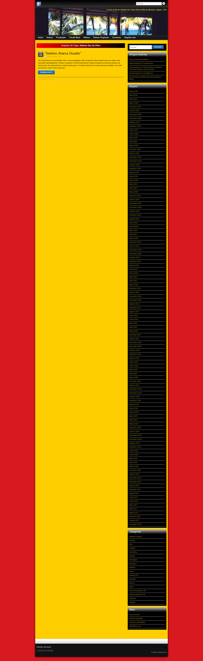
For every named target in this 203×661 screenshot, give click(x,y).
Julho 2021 (133, 316)
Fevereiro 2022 (135, 288)
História (132, 568)
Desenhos (133, 552)
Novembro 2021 (135, 300)
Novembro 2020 (135, 346)
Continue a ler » (46, 72)
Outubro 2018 (134, 443)
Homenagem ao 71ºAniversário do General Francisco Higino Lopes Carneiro (145, 68)
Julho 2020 (133, 362)
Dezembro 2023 (135, 203)
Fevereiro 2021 (135, 335)
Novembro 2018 (135, 439)
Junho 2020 (133, 366)
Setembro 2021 (135, 308)
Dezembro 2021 (135, 296)
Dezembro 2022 (135, 250)
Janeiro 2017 (134, 520)
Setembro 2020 (135, 354)
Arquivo (132, 540)
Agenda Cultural (135, 537)
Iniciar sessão (134, 615)
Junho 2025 (133, 134)
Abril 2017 (133, 509)
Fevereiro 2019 (135, 428)
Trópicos (132, 598)
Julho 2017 (133, 497)
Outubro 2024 (134, 165)
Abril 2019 (133, 420)
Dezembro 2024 (135, 157)
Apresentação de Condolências (141, 63)
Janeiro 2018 (134, 474)
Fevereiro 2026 (135, 107)
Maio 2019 (133, 416)
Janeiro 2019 (134, 432)
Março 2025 (133, 145)
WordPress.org (135, 626)
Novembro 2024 (135, 161)
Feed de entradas (136, 618)
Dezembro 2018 (135, 435)
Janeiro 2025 (134, 153)
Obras (131, 571)
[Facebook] (39, 4)
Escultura (132, 564)
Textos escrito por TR (137, 595)
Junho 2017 (133, 501)
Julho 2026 (133, 91)
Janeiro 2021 (134, 339)
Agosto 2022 (134, 265)
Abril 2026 (133, 99)
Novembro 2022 (135, 254)
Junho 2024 (133, 180)
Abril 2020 (133, 374)
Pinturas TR (133, 575)
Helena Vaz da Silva (48, 79)
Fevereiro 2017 (135, 517)
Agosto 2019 (134, 404)
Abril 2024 (133, 188)
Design (132, 556)
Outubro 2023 (134, 211)
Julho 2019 (133, 408)
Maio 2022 (133, 277)
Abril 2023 (133, 234)
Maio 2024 (133, 184)
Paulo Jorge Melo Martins (139, 59)
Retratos (132, 579)
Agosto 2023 (134, 219)
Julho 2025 (133, 130)
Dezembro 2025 (135, 115)
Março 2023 (133, 238)
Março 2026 (133, 103)
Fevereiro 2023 (135, 242)
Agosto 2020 (134, 358)
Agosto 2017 (134, 493)
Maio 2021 (133, 323)
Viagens (132, 602)
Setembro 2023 (135, 215)
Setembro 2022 (135, 261)
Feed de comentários (137, 622)
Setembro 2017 (135, 490)
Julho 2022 (133, 269)
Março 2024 (133, 192)
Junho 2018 (133, 455)
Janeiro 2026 (134, 111)
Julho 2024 (133, 176)
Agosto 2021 (134, 312)
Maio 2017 (133, 505)
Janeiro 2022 (134, 292)
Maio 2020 (133, 370)
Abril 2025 (133, 142)
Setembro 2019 (135, 401)
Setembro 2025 (135, 126)
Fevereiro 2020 (135, 381)
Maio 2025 (133, 138)
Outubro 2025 (134, 122)
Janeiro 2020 (134, 385)
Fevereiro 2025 (135, 149)
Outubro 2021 (134, 304)
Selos (131, 587)
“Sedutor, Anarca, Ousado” (63, 53)
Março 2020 (133, 377)
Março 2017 (133, 513)
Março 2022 (133, 285)
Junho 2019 (133, 412)
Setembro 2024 (135, 169)
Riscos (132, 583)
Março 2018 (133, 466)
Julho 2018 (133, 451)
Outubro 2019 (134, 397)
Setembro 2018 (135, 447)
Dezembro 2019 (135, 389)
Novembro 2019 (135, 393)
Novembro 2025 (135, 118)
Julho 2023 (133, 223)
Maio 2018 (133, 459)
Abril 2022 (133, 281)
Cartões (132, 548)
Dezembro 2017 (135, 478)
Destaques (133, 560)
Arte (130, 544)
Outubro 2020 (134, 350)
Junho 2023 (133, 227)
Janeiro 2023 (134, 246)
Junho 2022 (133, 273)
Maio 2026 (133, 95)
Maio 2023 (133, 231)
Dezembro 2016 (135, 524)
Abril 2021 (133, 327)
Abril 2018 (133, 462)
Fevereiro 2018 (135, 470)
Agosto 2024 (134, 173)
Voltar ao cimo (160, 647)
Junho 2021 (133, 319)
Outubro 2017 (134, 486)
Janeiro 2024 (134, 200)
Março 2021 (133, 331)
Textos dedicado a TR (54, 56)
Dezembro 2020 (135, 343)
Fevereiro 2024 (135, 196)
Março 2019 (133, 424)
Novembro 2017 (135, 482)
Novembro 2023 (135, 207)
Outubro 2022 (134, 258)
